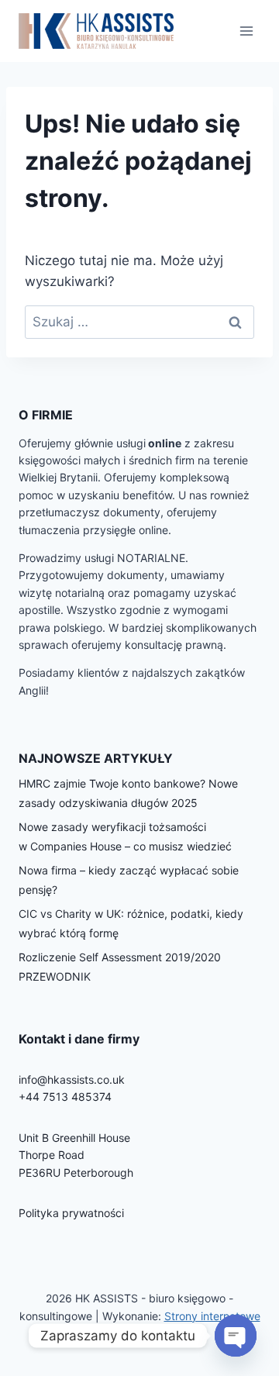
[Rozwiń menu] (246, 31)
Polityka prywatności (71, 1212)
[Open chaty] (236, 1336)
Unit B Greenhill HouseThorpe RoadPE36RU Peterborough (76, 1155)
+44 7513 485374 (65, 1096)
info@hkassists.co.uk (72, 1079)
